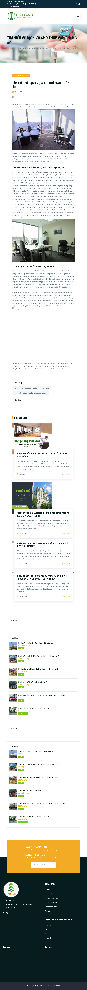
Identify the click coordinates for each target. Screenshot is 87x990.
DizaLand (44, 986)
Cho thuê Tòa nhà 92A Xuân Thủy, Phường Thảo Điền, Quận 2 (36, 643)
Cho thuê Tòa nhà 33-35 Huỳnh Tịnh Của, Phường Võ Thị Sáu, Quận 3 (38, 656)
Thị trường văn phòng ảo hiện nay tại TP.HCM (30, 393)
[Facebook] (76, 4)
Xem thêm (66, 474)
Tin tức (21, 48)
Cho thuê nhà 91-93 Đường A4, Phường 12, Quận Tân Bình (35, 708)
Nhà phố (48, 938)
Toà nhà (48, 925)
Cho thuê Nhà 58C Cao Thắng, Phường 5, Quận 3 (32, 682)
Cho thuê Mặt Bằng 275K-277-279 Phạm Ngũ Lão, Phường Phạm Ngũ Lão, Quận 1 (42, 695)
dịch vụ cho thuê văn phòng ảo (26, 388)
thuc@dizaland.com (13, 901)
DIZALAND (45, 388)
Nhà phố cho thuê (51, 902)
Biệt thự (47, 930)
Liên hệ (47, 915)
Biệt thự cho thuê (51, 894)
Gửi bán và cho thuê (42, 865)
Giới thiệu (48, 890)
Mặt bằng (48, 934)
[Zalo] (79, 4)
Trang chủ (12, 48)
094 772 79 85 (11, 908)
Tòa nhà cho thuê (33, 48)
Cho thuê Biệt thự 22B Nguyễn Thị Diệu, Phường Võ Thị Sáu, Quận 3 (38, 669)
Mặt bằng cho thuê (51, 898)
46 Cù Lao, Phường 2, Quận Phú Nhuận (19, 904)
